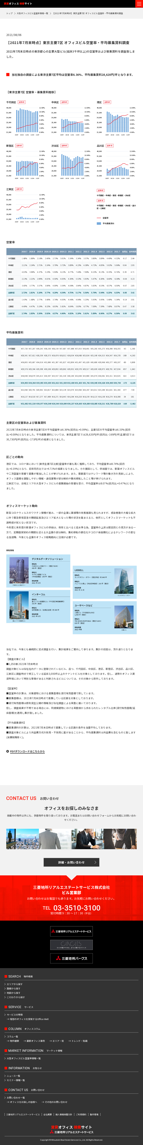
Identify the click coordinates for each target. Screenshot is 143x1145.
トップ (9, 13)
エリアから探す (15, 984)
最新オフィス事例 (36, 1040)
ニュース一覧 (13, 1075)
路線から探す (13, 988)
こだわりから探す (16, 997)
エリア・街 (58, 1040)
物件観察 (14, 1040)
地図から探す (13, 992)
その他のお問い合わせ (56, 1102)
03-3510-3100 (76, 908)
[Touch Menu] (139, 4)
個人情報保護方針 (63, 1114)
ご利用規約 (81, 1114)
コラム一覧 (12, 1036)
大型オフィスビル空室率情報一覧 (32, 13)
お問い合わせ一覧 (16, 1097)
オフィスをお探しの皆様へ (23, 1102)
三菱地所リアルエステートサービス (23, 1114)
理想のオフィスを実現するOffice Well (29, 1019)
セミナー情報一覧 (16, 1080)
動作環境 (94, 1114)
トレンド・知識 (79, 1040)
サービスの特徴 (15, 1014)
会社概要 (47, 1114)
